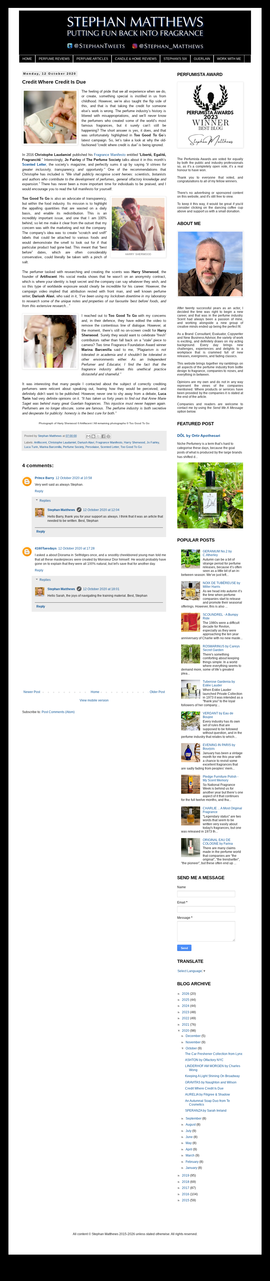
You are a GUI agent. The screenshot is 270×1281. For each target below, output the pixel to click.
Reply (39, 491)
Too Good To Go (131, 446)
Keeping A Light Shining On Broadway (212, 1076)
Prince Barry (44, 478)
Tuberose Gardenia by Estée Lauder (219, 683)
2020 (186, 1031)
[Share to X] (98, 436)
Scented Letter (34, 164)
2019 (186, 1175)
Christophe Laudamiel (62, 442)
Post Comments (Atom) (58, 712)
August (191, 1124)
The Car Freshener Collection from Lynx (213, 1054)
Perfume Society (73, 446)
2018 (186, 1182)
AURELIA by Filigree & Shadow (207, 1094)
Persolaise (92, 446)
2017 (186, 1188)
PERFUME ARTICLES (92, 59)
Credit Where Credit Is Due (204, 1088)
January (192, 1168)
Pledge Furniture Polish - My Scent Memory (220, 778)
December (193, 1036)
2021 (186, 1024)
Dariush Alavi (86, 442)
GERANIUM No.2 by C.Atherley (217, 553)
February (192, 1162)
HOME (27, 59)
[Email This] (88, 436)
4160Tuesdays (46, 548)
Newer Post (31, 692)
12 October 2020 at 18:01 (101, 589)
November (193, 1042)
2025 (186, 1000)
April (189, 1149)
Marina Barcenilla (50, 446)
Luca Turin (31, 446)
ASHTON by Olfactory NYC (204, 1060)
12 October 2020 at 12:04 (101, 510)
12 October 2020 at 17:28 (76, 548)
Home (95, 692)
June (190, 1137)
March (190, 1155)
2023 (186, 1012)
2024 (186, 1006)
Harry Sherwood (134, 442)
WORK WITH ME (229, 59)
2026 (186, 994)
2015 (186, 1200)
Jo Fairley (153, 442)
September (194, 1118)
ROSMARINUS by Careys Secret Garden (221, 648)
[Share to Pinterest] (108, 436)
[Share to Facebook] (103, 436)
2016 (186, 1194)
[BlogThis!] (93, 436)
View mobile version (94, 700)
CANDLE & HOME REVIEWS (136, 59)
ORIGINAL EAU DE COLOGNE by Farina (218, 841)
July (189, 1131)
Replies (45, 501)
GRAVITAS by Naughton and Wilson (211, 1082)
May (189, 1143)
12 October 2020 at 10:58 (74, 478)
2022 (186, 1018)
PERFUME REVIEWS (54, 59)
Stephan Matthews (61, 510)
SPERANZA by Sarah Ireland (205, 1110)
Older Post (157, 692)
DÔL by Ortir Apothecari (198, 435)
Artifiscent (40, 442)
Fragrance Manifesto (110, 155)
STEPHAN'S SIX (175, 59)
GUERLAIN (202, 59)
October (192, 1048)
